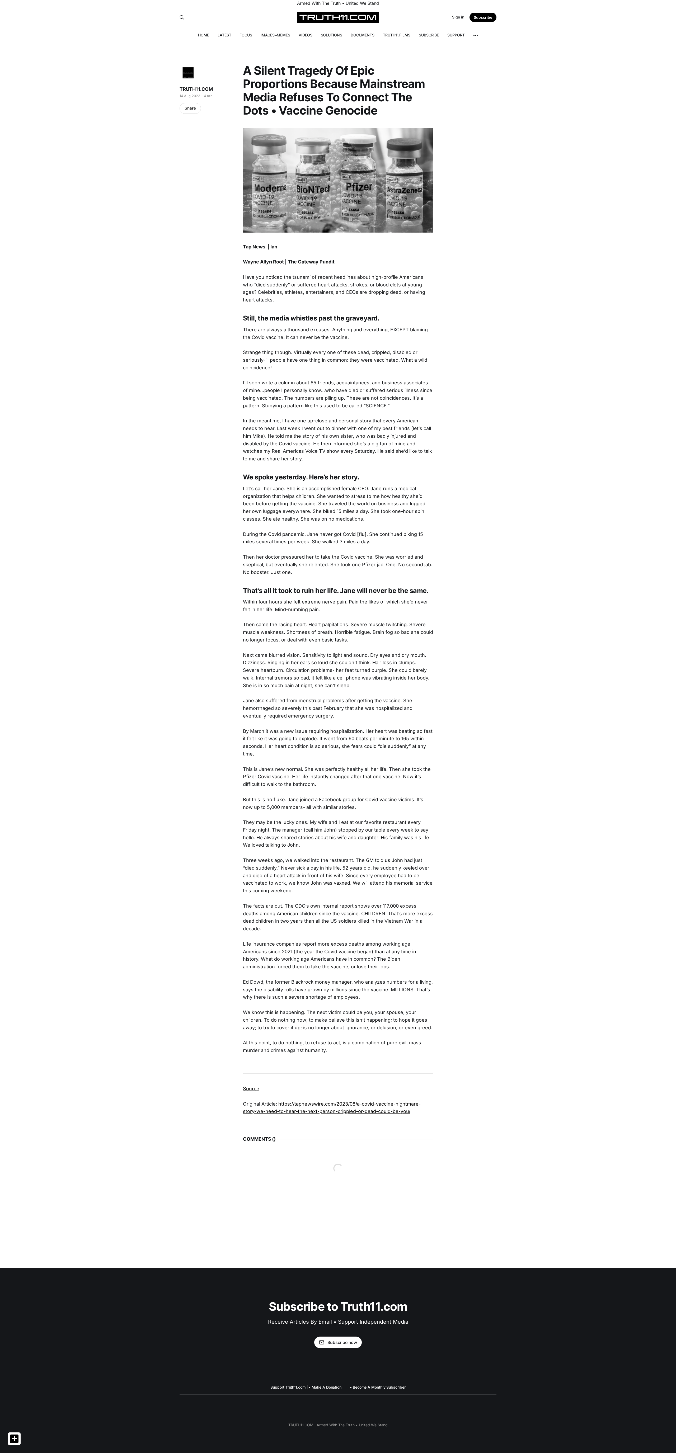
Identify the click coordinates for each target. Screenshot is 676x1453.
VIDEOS (305, 35)
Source (251, 1088)
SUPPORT (455, 35)
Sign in (458, 17)
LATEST (224, 35)
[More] (476, 35)
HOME (203, 35)
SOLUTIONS (331, 35)
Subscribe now (342, 1342)
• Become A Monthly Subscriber (378, 1387)
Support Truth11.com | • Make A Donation (305, 1387)
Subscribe (483, 17)
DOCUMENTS (362, 35)
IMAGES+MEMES (275, 35)
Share (190, 108)
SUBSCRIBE (429, 35)
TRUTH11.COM (196, 89)
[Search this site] (182, 17)
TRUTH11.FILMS (396, 35)
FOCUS (246, 35)
